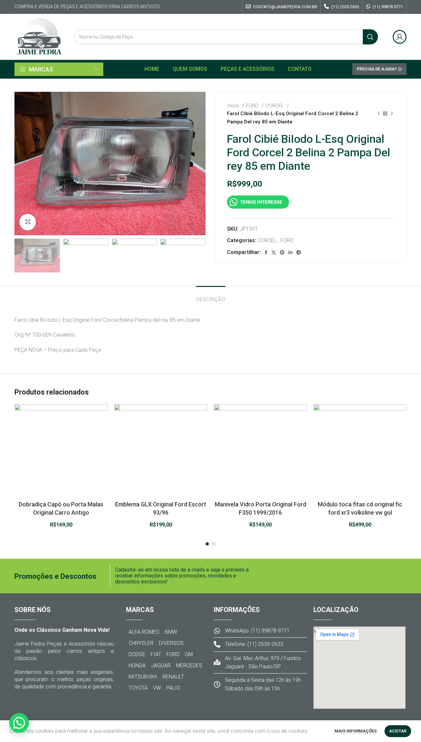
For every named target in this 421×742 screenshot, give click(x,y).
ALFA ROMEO (144, 632)
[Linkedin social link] (290, 252)
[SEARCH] (370, 36)
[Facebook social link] (265, 252)
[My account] (399, 36)
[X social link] (273, 252)
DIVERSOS (171, 643)
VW (157, 688)
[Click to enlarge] (27, 222)
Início (233, 106)
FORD (253, 106)
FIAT (156, 654)
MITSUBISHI (143, 677)
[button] (19, 723)
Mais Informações (355, 731)
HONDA (137, 665)
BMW (171, 632)
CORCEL (275, 106)
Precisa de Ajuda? (377, 69)
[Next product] (391, 113)
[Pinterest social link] (282, 252)
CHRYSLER (141, 643)
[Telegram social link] (298, 252)
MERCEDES (189, 665)
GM (189, 654)
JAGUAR (161, 665)
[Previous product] (378, 113)
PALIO (173, 688)
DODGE (137, 654)
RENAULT (173, 677)
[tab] (210, 296)
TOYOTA (138, 688)
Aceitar (398, 731)
